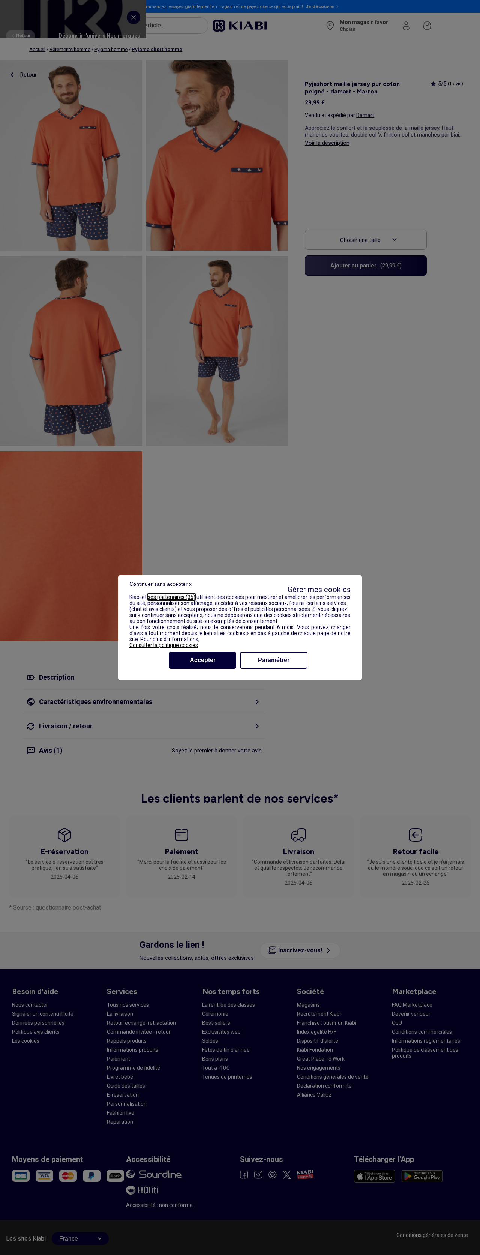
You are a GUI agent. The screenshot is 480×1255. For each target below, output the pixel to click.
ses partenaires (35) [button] (171, 597)
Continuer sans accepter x (160, 584)
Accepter (203, 660)
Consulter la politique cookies (163, 645)
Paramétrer (274, 660)
